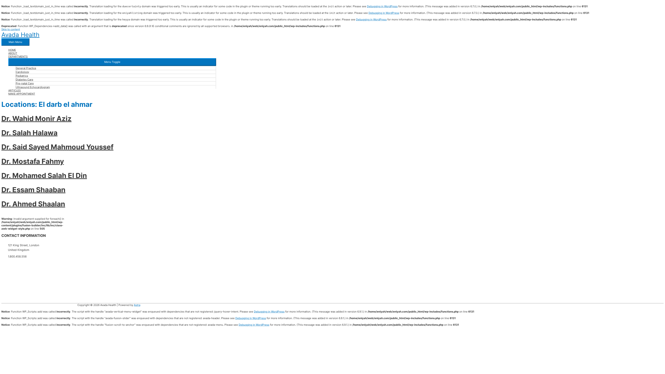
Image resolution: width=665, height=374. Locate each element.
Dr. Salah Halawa (29, 132)
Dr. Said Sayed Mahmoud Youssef (57, 147)
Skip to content (10, 29)
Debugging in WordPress (382, 6)
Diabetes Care (24, 79)
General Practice (26, 68)
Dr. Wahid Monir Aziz (36, 118)
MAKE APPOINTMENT (21, 93)
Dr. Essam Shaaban (33, 189)
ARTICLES (14, 90)
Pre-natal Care (25, 83)
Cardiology (22, 72)
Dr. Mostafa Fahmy (32, 161)
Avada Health (20, 34)
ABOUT (12, 53)
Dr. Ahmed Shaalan (33, 204)
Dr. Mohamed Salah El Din (44, 175)
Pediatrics (22, 75)
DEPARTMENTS (18, 56)
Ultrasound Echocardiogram (33, 87)
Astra (137, 305)
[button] (112, 62)
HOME (12, 50)
